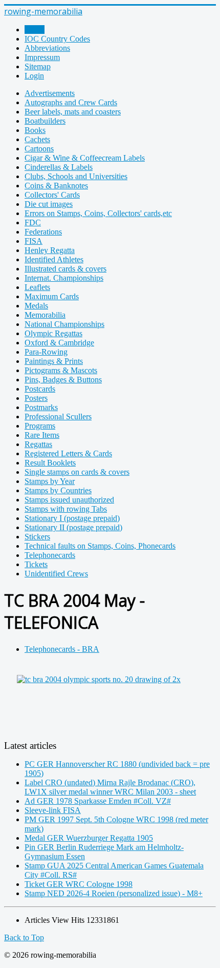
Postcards (40, 388)
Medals (36, 305)
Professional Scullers (58, 416)
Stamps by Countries (58, 490)
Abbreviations (47, 48)
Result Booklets (50, 462)
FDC (33, 222)
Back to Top (24, 937)
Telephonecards (50, 555)
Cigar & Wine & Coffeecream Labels (85, 157)
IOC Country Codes (57, 38)
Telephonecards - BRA (62, 649)
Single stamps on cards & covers (77, 472)
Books (35, 130)
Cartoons (39, 148)
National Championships (64, 324)
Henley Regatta (50, 250)
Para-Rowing (46, 351)
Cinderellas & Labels (59, 167)
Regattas (38, 444)
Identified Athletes (54, 259)
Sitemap (38, 66)
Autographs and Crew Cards (71, 102)
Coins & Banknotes (56, 185)
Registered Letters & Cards (68, 453)
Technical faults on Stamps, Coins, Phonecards (100, 545)
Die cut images (49, 204)
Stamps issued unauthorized (69, 499)
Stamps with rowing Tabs (66, 509)
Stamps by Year (50, 481)
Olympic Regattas (53, 333)
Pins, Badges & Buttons (63, 379)
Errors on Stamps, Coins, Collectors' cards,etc (98, 213)
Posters (36, 398)
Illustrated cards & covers (65, 268)
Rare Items (42, 435)
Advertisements (50, 93)
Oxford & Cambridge (59, 342)
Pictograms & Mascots (61, 370)
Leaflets (37, 287)
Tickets (36, 564)
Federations (43, 231)
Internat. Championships (64, 278)
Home (35, 29)
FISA (33, 241)
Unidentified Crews (56, 573)
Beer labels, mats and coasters (73, 111)
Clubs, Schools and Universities (76, 176)
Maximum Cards (52, 296)
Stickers (37, 536)
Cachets (37, 139)
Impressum (42, 57)
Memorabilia (45, 315)
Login (34, 75)
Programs (40, 425)
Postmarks (41, 407)
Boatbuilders (45, 121)
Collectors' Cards (52, 194)
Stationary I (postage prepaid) (72, 518)
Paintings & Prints (54, 361)
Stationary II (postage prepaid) (73, 527)
